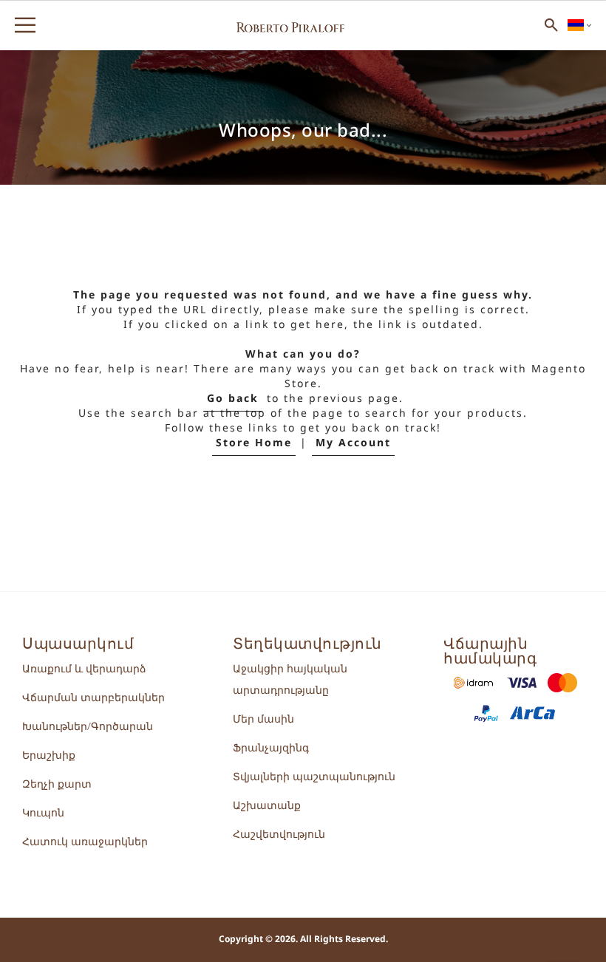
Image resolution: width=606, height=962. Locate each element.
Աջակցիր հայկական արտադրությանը (290, 679)
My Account (353, 443)
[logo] (290, 25)
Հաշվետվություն (279, 834)
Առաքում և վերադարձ (84, 669)
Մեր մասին (263, 719)
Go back (233, 398)
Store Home (254, 443)
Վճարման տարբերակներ (93, 698)
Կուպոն (43, 813)
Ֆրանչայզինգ (271, 748)
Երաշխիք (48, 755)
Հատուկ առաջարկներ (85, 842)
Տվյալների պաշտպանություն (314, 777)
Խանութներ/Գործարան (87, 726)
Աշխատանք (267, 805)
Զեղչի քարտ (57, 784)
